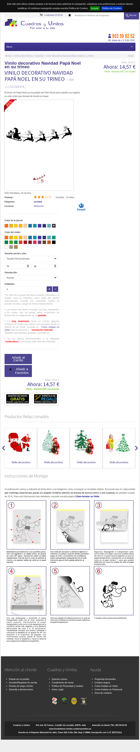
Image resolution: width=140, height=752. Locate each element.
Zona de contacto (103, 693)
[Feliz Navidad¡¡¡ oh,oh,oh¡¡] (35, 24)
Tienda (8, 55)
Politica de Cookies (111, 8)
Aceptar (95, 8)
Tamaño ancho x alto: (16, 253)
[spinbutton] (18, 266)
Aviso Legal (57, 689)
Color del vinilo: (13, 232)
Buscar (132, 15)
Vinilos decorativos (23, 55)
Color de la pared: (14, 220)
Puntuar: (9, 197)
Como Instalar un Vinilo (106, 686)
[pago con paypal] (74, 700)
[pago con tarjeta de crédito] (54, 700)
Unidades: (10, 284)
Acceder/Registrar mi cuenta (23, 682)
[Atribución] (81, 211)
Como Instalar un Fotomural (108, 689)
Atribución (39, 206)
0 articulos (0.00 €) (53, 15)
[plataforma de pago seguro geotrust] (83, 700)
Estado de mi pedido (19, 679)
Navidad (39, 55)
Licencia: (9, 206)
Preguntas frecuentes (105, 679)
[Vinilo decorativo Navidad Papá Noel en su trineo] (39, 184)
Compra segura (102, 682)
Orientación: (11, 272)
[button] (28, 267)
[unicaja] (64, 700)
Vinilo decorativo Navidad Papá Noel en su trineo (70, 55)
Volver (131, 55)
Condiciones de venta (62, 682)
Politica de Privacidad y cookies (67, 686)
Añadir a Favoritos (22, 371)
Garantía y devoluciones (21, 689)
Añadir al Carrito (18, 359)
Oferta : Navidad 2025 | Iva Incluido (119, 71)
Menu (9, 47)
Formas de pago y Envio (21, 686)
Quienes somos (59, 679)
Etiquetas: (10, 201)
